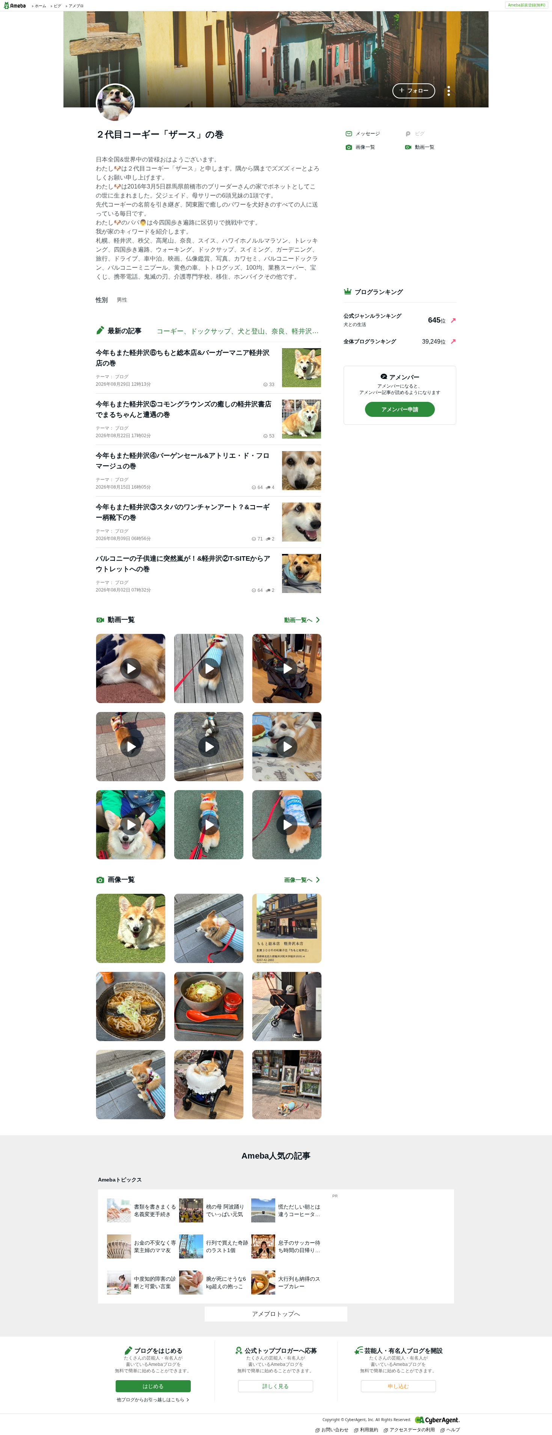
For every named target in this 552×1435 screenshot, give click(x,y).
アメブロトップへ (276, 1314)
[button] (413, 90)
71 (260, 539)
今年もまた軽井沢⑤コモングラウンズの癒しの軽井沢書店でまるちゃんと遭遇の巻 (183, 409)
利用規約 (369, 1429)
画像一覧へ (298, 880)
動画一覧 (424, 147)
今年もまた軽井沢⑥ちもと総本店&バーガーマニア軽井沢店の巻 (183, 358)
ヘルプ (453, 1429)
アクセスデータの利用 (412, 1429)
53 (271, 436)
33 (271, 384)
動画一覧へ (298, 620)
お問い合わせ (334, 1429)
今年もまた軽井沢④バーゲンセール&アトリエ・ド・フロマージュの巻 (183, 461)
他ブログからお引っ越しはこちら (150, 1399)
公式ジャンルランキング (372, 316)
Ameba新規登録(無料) (526, 5)
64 (260, 487)
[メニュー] (448, 91)
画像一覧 (365, 147)
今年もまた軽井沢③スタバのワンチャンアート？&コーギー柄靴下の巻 (183, 512)
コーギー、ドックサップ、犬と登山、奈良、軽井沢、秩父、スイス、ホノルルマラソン (288, 331)
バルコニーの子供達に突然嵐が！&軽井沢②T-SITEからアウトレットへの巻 (183, 564)
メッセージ (368, 133)
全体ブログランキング (370, 341)
